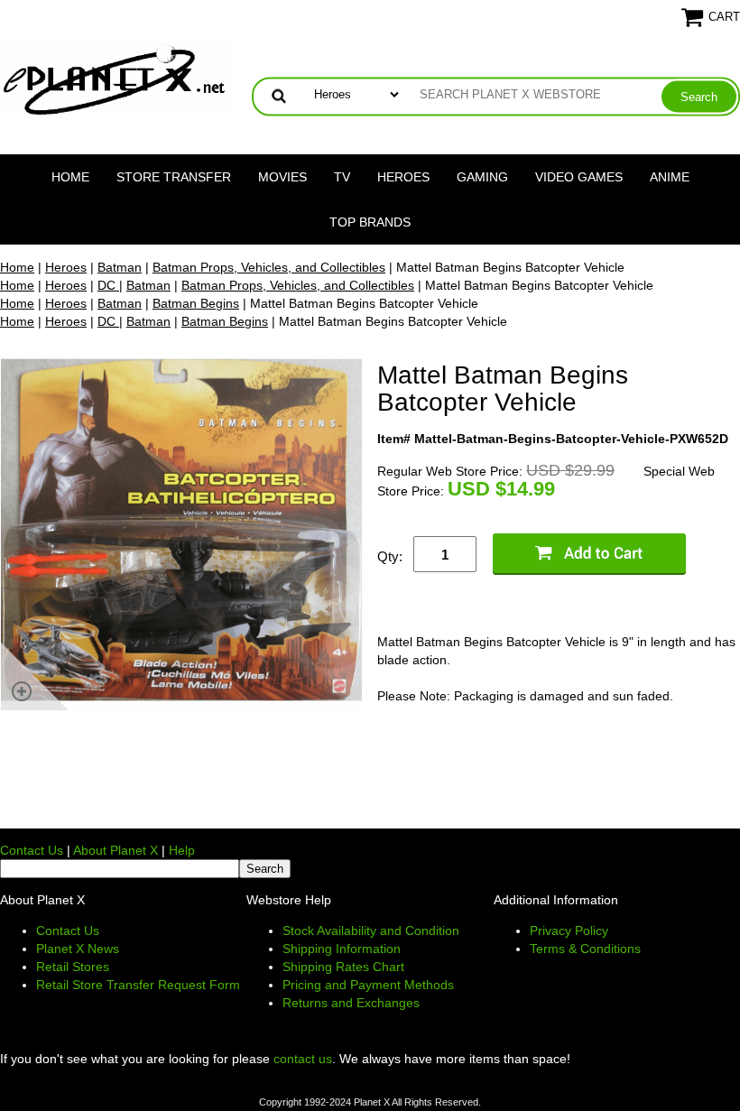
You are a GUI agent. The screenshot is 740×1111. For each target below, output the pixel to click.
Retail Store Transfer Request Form (138, 984)
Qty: (389, 556)
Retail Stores (72, 966)
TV (342, 177)
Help (182, 850)
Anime (669, 177)
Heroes (403, 177)
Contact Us (31, 850)
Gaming (482, 177)
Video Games (579, 177)
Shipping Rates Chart (343, 966)
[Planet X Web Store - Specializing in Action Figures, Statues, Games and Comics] (115, 77)
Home (70, 177)
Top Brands (370, 222)
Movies (282, 177)
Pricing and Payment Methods (368, 984)
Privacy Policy (569, 930)
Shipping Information (341, 948)
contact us (302, 1058)
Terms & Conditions (585, 948)
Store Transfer (173, 177)
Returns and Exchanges (351, 1002)
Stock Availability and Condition (370, 930)
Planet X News (77, 948)
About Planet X (115, 850)
